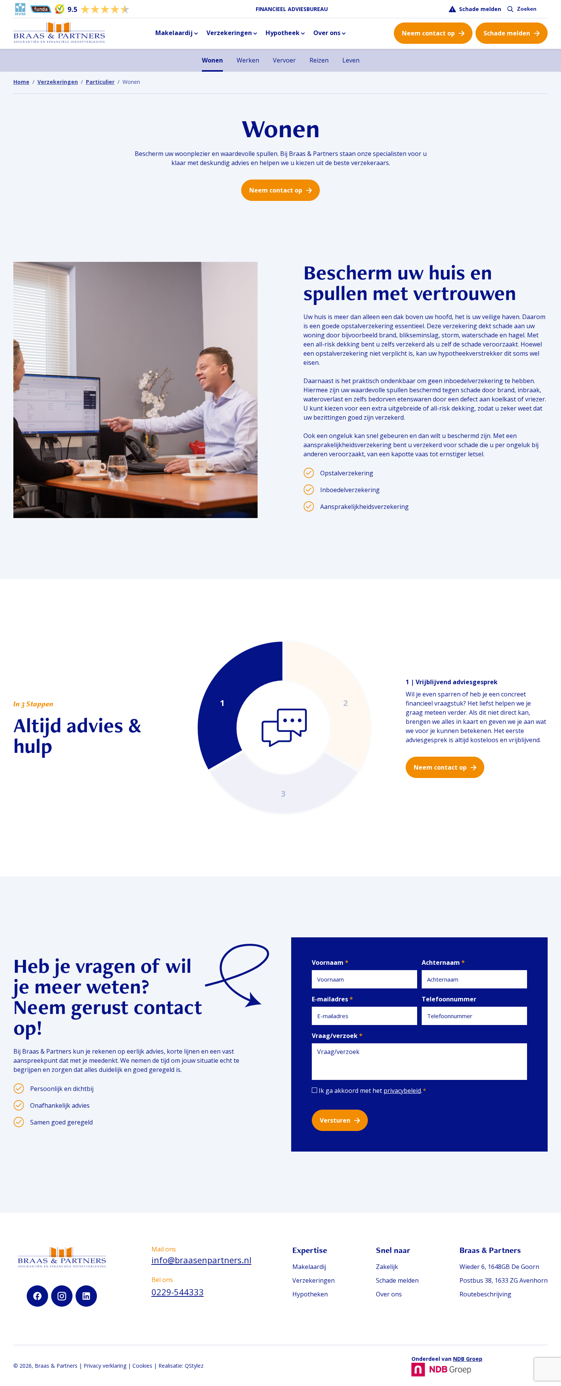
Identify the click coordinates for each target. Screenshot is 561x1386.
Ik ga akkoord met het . (372, 1090)
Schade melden (480, 9)
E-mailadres (332, 999)
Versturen (335, 1120)
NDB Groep (467, 1358)
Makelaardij (174, 33)
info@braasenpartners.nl (201, 1259)
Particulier (100, 81)
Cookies (142, 1365)
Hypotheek (283, 33)
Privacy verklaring (105, 1365)
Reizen (319, 60)
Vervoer (284, 60)
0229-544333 (178, 1291)
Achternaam (443, 962)
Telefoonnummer (449, 999)
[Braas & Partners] (59, 33)
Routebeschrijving (485, 1294)
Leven (350, 60)
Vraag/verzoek (337, 1036)
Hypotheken (310, 1294)
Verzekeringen (229, 33)
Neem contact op (428, 33)
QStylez (194, 1365)
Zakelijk (387, 1266)
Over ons (326, 33)
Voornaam (330, 962)
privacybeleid (402, 1090)
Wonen (212, 60)
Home (21, 81)
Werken (248, 60)
